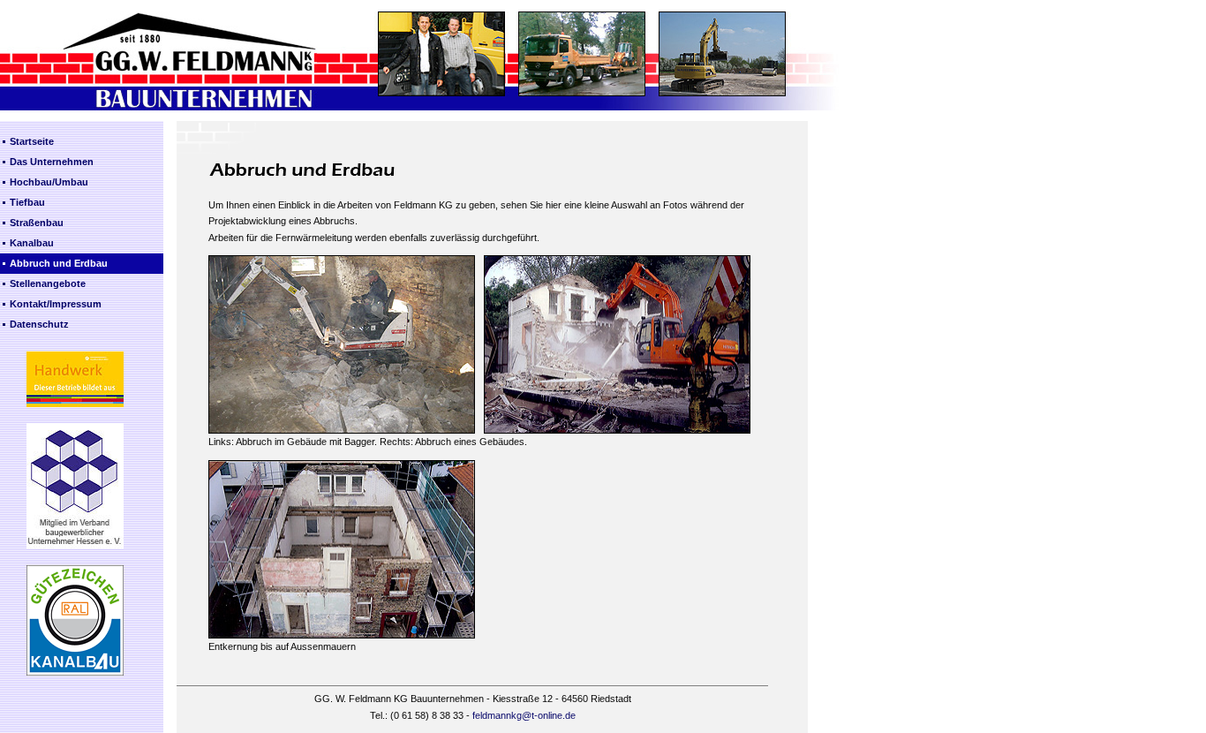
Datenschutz (39, 324)
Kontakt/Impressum (56, 303)
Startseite (32, 141)
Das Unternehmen (52, 161)
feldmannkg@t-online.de (524, 715)
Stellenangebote (48, 283)
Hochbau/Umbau (49, 182)
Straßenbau (37, 222)
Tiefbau (27, 202)
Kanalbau (32, 243)
